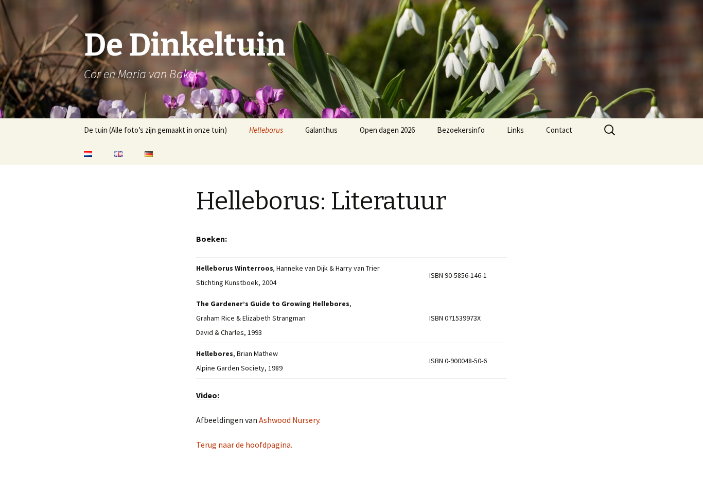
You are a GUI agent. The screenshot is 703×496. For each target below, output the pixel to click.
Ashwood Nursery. (290, 420)
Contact (559, 130)
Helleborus (266, 130)
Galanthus (321, 130)
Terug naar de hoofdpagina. (244, 444)
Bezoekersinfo (461, 130)
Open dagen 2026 (387, 130)
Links (515, 130)
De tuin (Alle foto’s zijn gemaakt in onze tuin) (155, 130)
